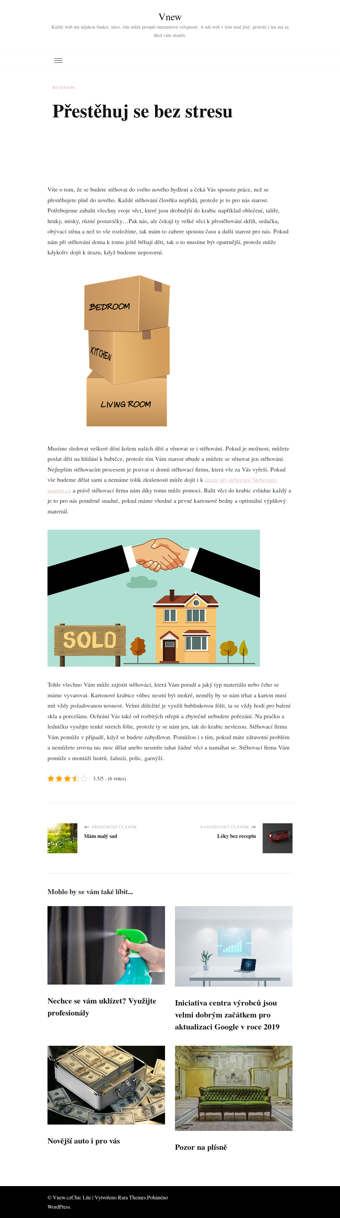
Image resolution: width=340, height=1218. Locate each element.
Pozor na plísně (201, 1146)
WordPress (58, 1206)
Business (63, 87)
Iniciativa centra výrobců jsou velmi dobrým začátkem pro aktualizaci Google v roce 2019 (227, 1014)
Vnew (170, 16)
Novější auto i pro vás (83, 1140)
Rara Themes (132, 1197)
